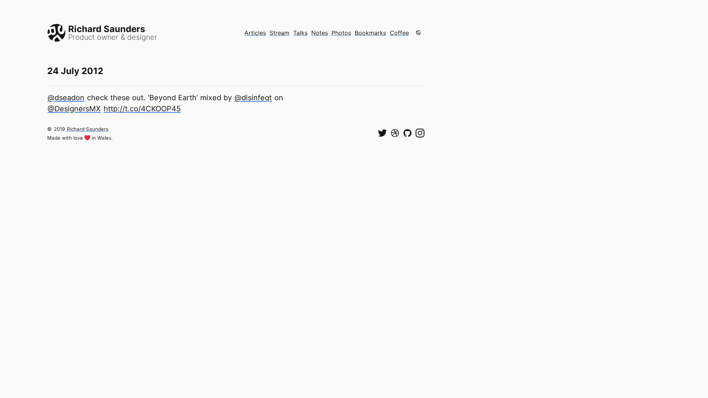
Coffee (399, 32)
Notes (319, 32)
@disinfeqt (253, 97)
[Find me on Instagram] (420, 133)
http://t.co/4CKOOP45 (142, 108)
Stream (279, 32)
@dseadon (66, 97)
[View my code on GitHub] (407, 133)
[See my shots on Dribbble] (395, 133)
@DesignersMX (74, 108)
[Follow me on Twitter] (382, 133)
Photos (341, 32)
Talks (300, 32)
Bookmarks (370, 32)
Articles (255, 32)
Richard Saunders (87, 129)
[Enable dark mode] (418, 32)
